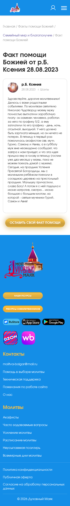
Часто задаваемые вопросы (25, 425)
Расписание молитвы (19, 440)
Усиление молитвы (17, 432)
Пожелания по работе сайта (25, 387)
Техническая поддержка (22, 379)
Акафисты (11, 417)
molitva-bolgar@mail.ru (20, 364)
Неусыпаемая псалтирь (21, 447)
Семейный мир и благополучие (27, 35)
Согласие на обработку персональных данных (34, 486)
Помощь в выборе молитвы (24, 371)
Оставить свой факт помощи (35, 222)
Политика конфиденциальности (27, 469)
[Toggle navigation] (64, 8)
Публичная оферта (17, 477)
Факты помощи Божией (35, 26)
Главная (9, 26)
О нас (7, 394)
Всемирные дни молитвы (22, 455)
